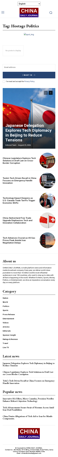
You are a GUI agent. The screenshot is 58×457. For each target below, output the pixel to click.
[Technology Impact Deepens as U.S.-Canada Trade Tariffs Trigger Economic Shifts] (47, 200)
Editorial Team (10, 145)
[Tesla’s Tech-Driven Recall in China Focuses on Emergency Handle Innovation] (47, 180)
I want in (27, 75)
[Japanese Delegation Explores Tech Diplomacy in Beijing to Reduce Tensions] (29, 118)
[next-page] (51, 93)
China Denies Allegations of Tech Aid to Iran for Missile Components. (27, 417)
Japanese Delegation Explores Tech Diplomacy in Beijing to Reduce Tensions (28, 132)
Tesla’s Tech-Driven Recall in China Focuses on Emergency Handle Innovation (19, 180)
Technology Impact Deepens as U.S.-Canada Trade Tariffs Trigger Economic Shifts (19, 200)
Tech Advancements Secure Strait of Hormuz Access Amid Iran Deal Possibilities (28, 408)
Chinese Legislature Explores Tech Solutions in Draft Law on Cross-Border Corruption (19, 160)
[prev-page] (46, 93)
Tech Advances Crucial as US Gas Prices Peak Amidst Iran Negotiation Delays (19, 240)
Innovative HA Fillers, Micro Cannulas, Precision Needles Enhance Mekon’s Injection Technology (28, 399)
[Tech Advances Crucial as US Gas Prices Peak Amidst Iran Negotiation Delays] (47, 240)
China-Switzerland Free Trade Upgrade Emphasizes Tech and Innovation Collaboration (17, 220)
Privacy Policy (29, 81)
